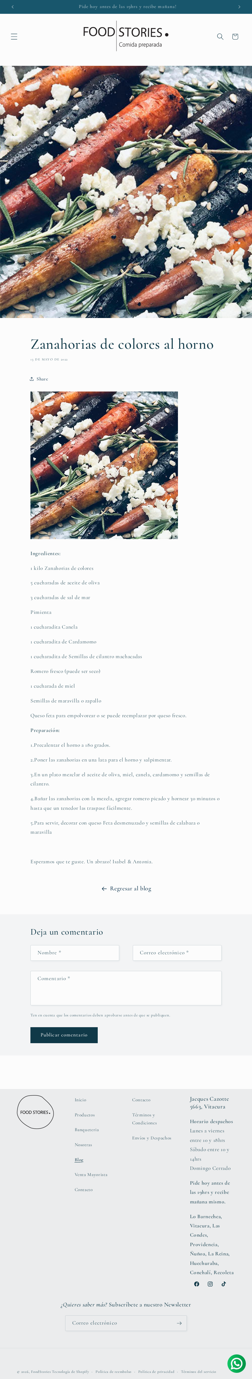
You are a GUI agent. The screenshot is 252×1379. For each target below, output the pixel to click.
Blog (79, 1159)
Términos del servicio (198, 1371)
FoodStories (41, 1371)
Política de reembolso (114, 1371)
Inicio (80, 1100)
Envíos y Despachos (151, 1138)
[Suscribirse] (179, 1323)
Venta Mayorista (91, 1174)
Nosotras (83, 1144)
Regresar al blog (131, 888)
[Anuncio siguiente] (239, 7)
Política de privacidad (156, 1371)
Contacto (84, 1189)
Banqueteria (87, 1129)
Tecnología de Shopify (70, 1371)
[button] (14, 36)
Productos (85, 1115)
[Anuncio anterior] (12, 7)
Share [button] (42, 379)
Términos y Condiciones (144, 1119)
